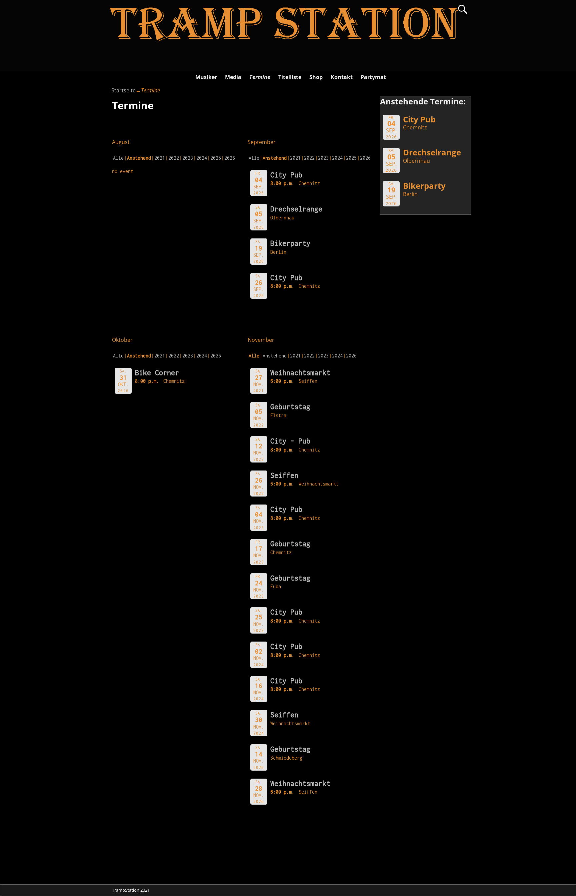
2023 (187, 158)
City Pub (286, 174)
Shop (316, 77)
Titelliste (289, 77)
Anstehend (275, 355)
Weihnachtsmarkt (300, 372)
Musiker (206, 77)
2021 (159, 158)
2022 (173, 158)
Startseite (123, 90)
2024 (201, 158)
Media (233, 77)
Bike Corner (157, 372)
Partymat (373, 77)
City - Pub (290, 440)
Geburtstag (290, 406)
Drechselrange (296, 208)
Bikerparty (290, 243)
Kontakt (342, 77)
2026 (229, 158)
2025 (215, 158)
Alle (118, 158)
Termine (259, 77)
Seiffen (284, 475)
